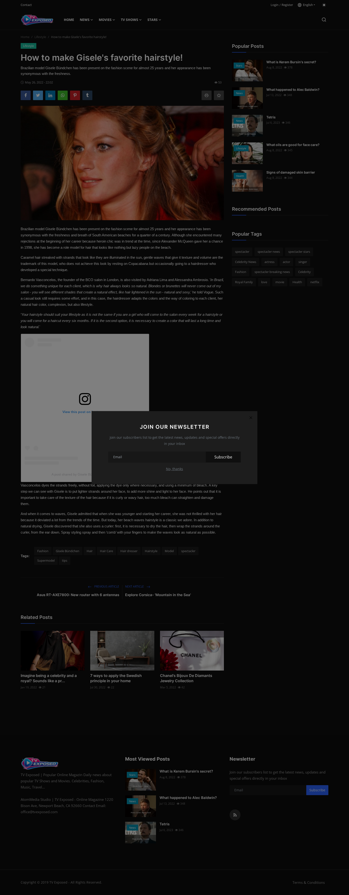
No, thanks (174, 469)
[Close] (250, 417)
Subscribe (223, 457)
